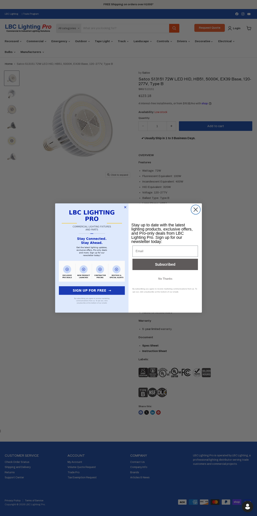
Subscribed (165, 264)
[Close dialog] (195, 209)
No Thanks (165, 278)
